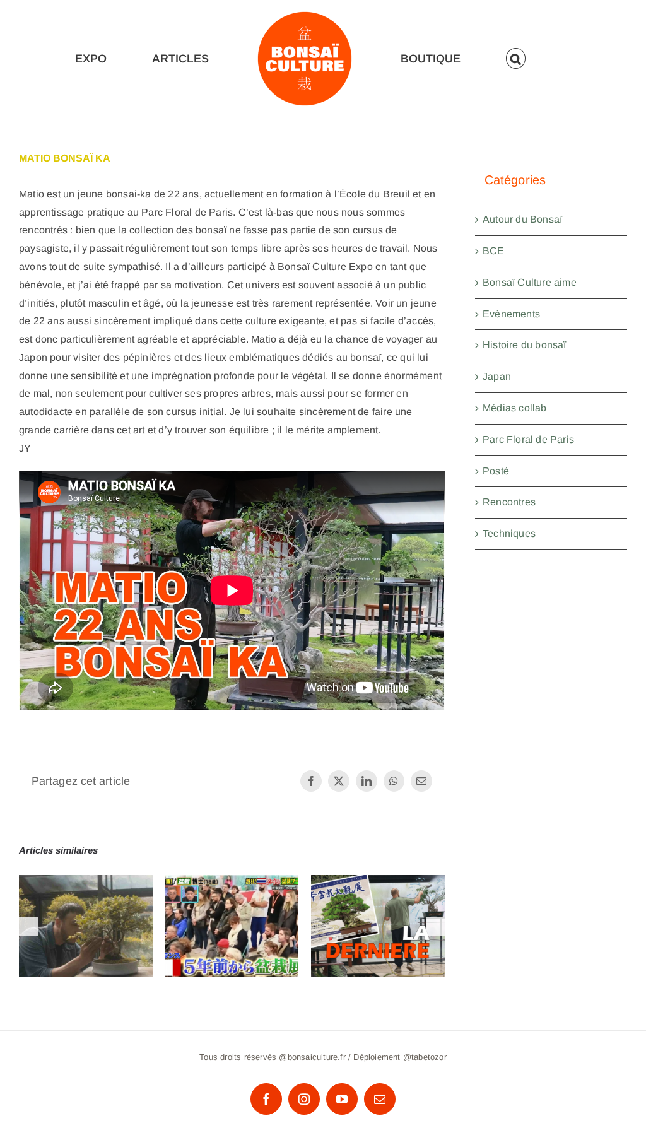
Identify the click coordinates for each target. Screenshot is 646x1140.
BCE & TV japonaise (232, 914)
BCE (494, 250)
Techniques (509, 533)
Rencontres (509, 502)
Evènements (511, 314)
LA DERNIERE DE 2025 (378, 906)
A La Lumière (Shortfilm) (86, 906)
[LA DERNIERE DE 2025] (378, 926)
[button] (516, 58)
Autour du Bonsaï (522, 219)
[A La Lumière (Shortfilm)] (86, 926)
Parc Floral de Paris (528, 439)
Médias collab (515, 408)
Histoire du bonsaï (525, 344)
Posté (496, 471)
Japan (497, 376)
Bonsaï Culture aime (530, 282)
